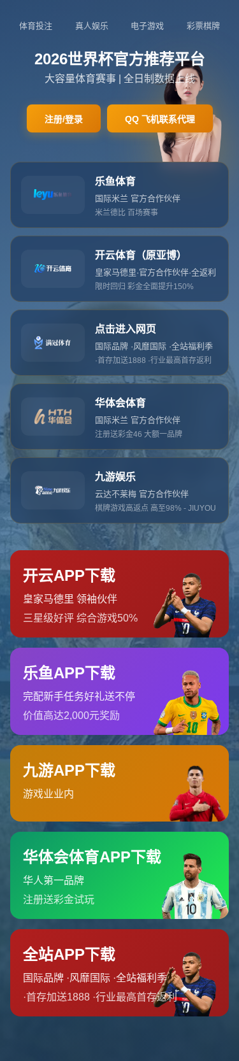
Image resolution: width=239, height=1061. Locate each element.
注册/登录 (64, 119)
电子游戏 (147, 26)
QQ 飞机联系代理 (160, 119)
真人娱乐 (91, 26)
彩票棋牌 (203, 26)
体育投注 (35, 26)
